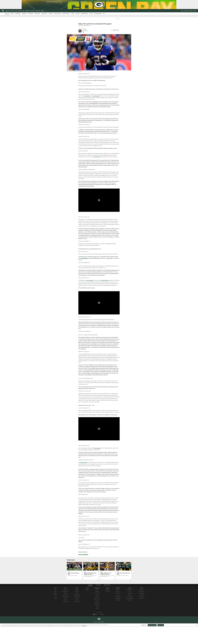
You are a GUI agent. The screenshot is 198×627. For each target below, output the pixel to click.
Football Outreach (117, 596)
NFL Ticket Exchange (141, 598)
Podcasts (77, 598)
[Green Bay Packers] (99, 619)
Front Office (55, 598)
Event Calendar (107, 591)
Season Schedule (107, 589)
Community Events (118, 593)
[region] (99, 625)
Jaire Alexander (95, 95)
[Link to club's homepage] (3, 10)
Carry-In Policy (130, 593)
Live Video (76, 593)
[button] (99, 200)
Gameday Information (130, 589)
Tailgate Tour (118, 591)
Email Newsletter (65, 601)
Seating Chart (141, 596)
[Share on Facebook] (112, 30)
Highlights (76, 589)
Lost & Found (97, 608)
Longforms (65, 593)
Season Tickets (141, 591)
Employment (97, 601)
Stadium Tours (97, 596)
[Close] (196, 625)
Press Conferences (76, 596)
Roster (55, 589)
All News (65, 598)
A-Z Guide (97, 589)
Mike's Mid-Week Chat (65, 596)
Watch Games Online (77, 601)
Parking (130, 591)
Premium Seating (141, 593)
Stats (55, 596)
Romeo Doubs (97, 448)
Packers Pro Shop (97, 603)
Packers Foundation (118, 598)
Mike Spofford (84, 29)
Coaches (55, 591)
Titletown (97, 606)
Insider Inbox (65, 589)
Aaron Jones (84, 258)
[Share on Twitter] (114, 30)
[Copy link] (118, 30)
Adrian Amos (87, 95)
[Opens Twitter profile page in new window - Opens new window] (83, 32)
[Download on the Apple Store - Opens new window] (95, 614)
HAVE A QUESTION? (83, 554)
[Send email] (116, 30)
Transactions (55, 593)
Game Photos (87, 589)
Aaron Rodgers (90, 280)
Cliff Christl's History (65, 591)
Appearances (118, 589)
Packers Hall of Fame (97, 598)
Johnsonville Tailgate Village (130, 598)
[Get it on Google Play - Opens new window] (102, 614)
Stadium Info (97, 591)
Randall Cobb (83, 462)
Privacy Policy (84, 625)
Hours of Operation (97, 593)
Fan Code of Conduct (130, 596)
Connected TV (77, 591)
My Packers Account (141, 589)
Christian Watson (105, 280)
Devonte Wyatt (97, 156)
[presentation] (130, 580)
